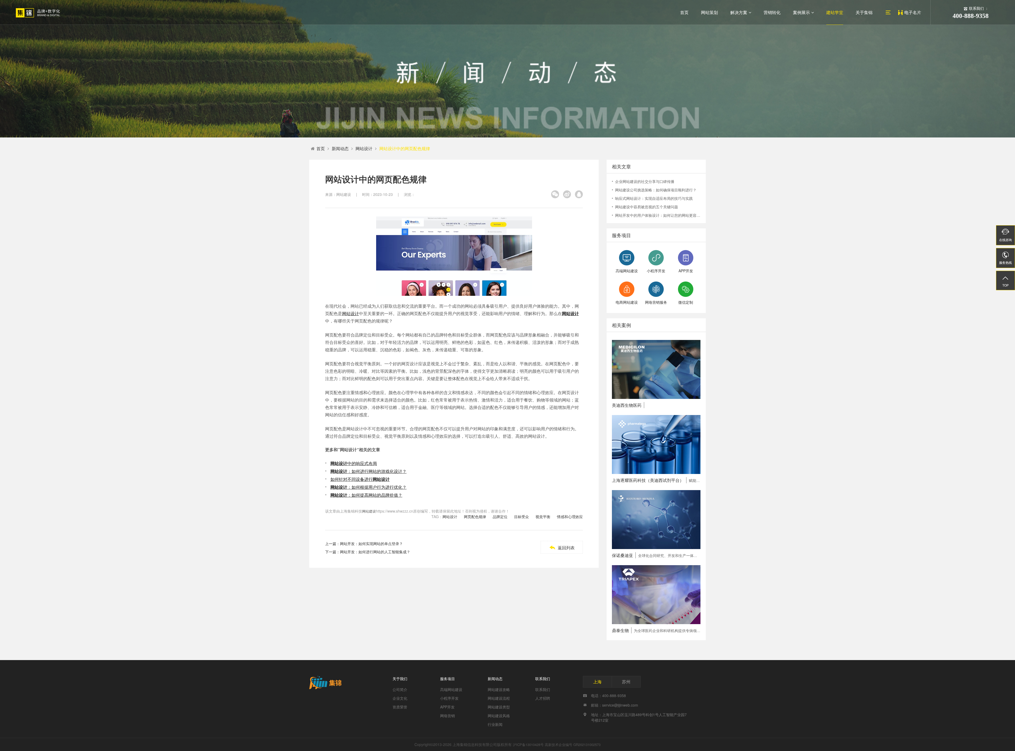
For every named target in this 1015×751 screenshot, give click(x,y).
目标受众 (521, 516)
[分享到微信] (555, 194)
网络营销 (447, 715)
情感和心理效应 (570, 516)
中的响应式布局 (353, 463)
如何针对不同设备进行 (360, 479)
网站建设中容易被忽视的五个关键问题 (646, 206)
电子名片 (912, 12)
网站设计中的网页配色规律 (404, 148)
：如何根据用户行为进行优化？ (368, 487)
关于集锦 (864, 12)
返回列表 (562, 547)
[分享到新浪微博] (567, 194)
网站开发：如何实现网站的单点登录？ (371, 543)
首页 (684, 12)
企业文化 (400, 698)
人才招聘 (542, 698)
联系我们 (542, 678)
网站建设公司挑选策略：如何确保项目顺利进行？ (655, 189)
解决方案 (738, 12)
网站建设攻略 (499, 689)
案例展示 (801, 12)
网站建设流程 (499, 698)
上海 (597, 682)
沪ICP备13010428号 (528, 744)
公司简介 (400, 689)
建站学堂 (834, 12)
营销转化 (772, 12)
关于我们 (400, 678)
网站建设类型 (499, 706)
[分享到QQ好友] (579, 194)
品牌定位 (500, 516)
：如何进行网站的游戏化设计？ (368, 471)
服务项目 (447, 678)
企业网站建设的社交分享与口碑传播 (644, 181)
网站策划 (709, 12)
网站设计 (364, 148)
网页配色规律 (475, 516)
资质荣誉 (400, 706)
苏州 (626, 682)
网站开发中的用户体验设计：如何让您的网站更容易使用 (657, 215)
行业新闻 (495, 724)
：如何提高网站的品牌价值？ (366, 495)
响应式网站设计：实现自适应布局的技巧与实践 (654, 198)
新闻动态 (340, 148)
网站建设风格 (499, 715)
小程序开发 (449, 698)
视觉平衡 (543, 516)
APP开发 (447, 706)
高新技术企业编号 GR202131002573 (573, 744)
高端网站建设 (451, 689)
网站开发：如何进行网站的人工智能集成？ (375, 551)
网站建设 (369, 511)
